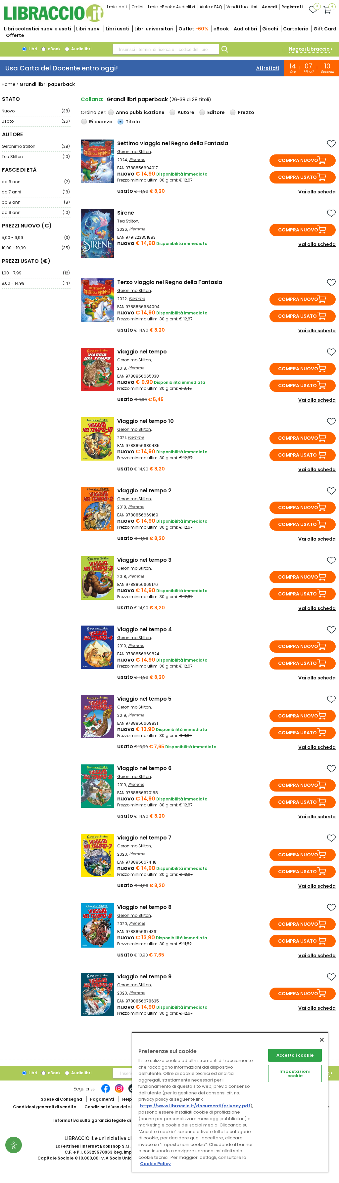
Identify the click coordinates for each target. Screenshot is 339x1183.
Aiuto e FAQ (211, 7)
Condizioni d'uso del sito (110, 1107)
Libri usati (117, 28)
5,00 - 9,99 (36, 237)
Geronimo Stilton (36, 146)
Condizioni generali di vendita (44, 1107)
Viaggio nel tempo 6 (144, 768)
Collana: (92, 99)
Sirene (125, 213)
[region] (230, 1102)
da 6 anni (36, 181)
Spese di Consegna (61, 1099)
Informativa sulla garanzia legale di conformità (104, 1120)
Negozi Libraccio (309, 49)
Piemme (137, 159)
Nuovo (36, 111)
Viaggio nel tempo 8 (144, 907)
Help (127, 1099)
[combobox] (166, 49)
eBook (221, 28)
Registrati (292, 7)
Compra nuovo (298, 160)
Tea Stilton (36, 156)
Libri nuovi (88, 28)
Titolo (132, 121)
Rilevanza (101, 121)
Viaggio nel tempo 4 (144, 629)
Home (9, 84)
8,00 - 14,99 (36, 283)
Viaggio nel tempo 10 (145, 421)
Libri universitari (153, 28)
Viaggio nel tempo (142, 351)
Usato (36, 121)
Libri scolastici (37, 28)
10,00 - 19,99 (36, 248)
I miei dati (117, 7)
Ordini (137, 7)
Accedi (269, 7)
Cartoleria (296, 28)
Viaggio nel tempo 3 (144, 560)
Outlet (193, 28)
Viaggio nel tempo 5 (144, 699)
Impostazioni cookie (295, 1073)
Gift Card (325, 28)
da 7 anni (36, 192)
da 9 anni (36, 212)
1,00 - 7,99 (36, 273)
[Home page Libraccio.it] (53, 20)
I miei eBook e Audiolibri (171, 7)
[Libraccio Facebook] (105, 1091)
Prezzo (246, 112)
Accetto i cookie (295, 1055)
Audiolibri (245, 28)
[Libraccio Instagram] (119, 1091)
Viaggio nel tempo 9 (144, 976)
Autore (185, 112)
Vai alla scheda (317, 191)
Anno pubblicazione (140, 112)
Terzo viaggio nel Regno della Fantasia (169, 282)
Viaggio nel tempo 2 (144, 490)
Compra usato (297, 177)
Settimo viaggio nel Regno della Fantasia (172, 143)
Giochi (270, 28)
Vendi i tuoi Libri (241, 7)
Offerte (15, 35)
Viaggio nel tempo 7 (144, 837)
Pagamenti (102, 1099)
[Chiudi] (322, 1040)
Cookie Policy (155, 1164)
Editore (216, 112)
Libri (32, 49)
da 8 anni (36, 202)
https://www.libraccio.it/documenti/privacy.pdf (195, 1106)
